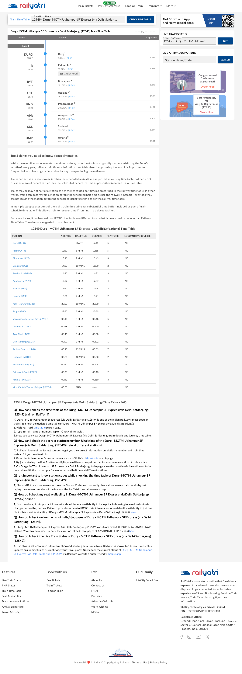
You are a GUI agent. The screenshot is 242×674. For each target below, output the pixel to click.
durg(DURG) (19, 242)
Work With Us (99, 606)
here (133, 512)
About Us (96, 580)
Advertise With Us (102, 601)
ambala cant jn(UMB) (24, 349)
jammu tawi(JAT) (22, 379)
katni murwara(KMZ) (24, 303)
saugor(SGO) (20, 311)
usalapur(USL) (20, 265)
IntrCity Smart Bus (147, 580)
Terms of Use (139, 662)
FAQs (94, 590)
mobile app (114, 553)
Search (225, 59)
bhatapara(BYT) (21, 258)
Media (95, 611)
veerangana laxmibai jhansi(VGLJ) (30, 319)
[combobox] (74, 19)
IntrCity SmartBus (109, 5)
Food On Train (134, 5)
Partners (96, 596)
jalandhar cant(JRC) (23, 364)
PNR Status (8, 585)
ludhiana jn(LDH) (22, 357)
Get (225, 41)
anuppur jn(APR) (22, 281)
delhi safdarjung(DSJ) (24, 341)
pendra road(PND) (23, 273)
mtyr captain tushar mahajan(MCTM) (32, 387)
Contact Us (98, 585)
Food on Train (55, 590)
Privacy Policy (158, 662)
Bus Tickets (53, 580)
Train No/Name (173, 37)
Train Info (153, 5)
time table (40, 427)
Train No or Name (42, 16)
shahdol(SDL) (20, 288)
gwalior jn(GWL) (22, 326)
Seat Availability (11, 596)
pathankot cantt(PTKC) (25, 372)
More (169, 5)
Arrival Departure (12, 606)
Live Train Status (11, 580)
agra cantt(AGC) (21, 334)
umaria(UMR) (20, 296)
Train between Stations (15, 601)
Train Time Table (11, 590)
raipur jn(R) (19, 250)
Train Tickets (85, 5)
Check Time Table (140, 19)
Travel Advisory (11, 611)
